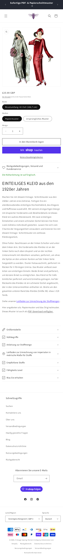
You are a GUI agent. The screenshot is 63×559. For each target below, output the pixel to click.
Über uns (10, 419)
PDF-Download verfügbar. (40, 311)
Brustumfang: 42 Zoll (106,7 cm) (21, 107)
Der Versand (6, 97)
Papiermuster (12, 118)
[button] (6, 16)
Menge (5, 125)
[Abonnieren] (46, 478)
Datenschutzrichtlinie (16, 446)
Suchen (9, 406)
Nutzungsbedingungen (16, 453)
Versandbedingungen (16, 426)
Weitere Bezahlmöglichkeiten (31, 157)
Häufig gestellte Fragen (17, 433)
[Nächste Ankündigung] (57, 4)
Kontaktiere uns (13, 412)
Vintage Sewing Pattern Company (28, 540)
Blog (8, 439)
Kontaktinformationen (32, 553)
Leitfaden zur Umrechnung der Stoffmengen (37, 301)
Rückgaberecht (13, 459)
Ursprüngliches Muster (37, 118)
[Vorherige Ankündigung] (5, 4)
